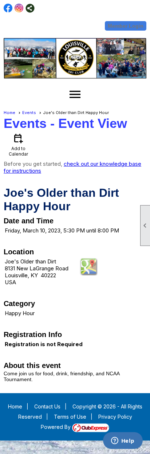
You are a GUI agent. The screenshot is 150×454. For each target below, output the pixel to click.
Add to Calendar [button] (18, 144)
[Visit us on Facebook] (8, 8)
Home (9, 112)
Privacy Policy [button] (115, 417)
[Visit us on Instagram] (19, 8)
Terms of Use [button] (70, 417)
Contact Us (47, 406)
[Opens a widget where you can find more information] (123, 441)
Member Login (125, 26)
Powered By (56, 427)
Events (29, 112)
